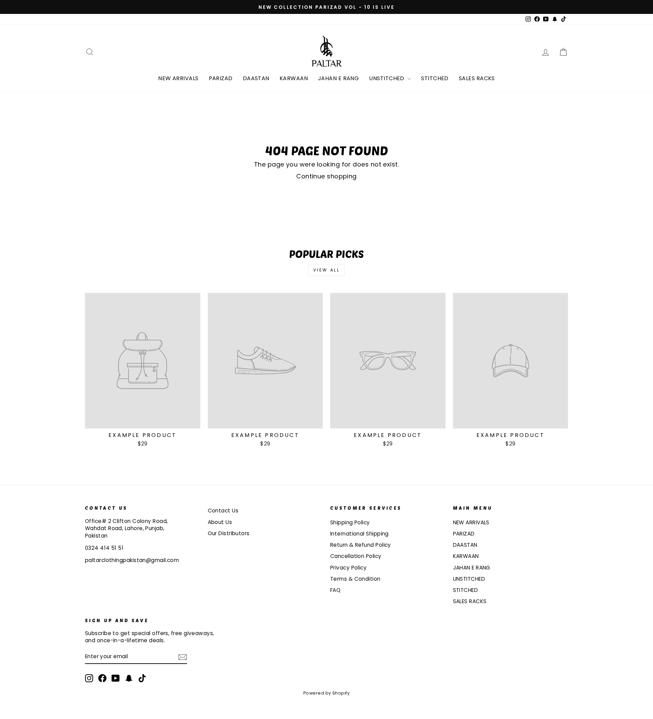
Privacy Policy (348, 567)
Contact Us (223, 510)
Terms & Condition (355, 578)
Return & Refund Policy (360, 544)
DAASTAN (256, 78)
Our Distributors (229, 533)
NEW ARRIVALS (178, 78)
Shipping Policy (350, 522)
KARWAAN (294, 78)
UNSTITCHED (387, 78)
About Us (220, 522)
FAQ (335, 590)
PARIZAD (221, 78)
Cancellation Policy (356, 556)
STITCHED (435, 78)
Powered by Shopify (326, 693)
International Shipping (359, 533)
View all (326, 270)
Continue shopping (326, 176)
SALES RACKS (477, 78)
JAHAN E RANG (338, 78)
